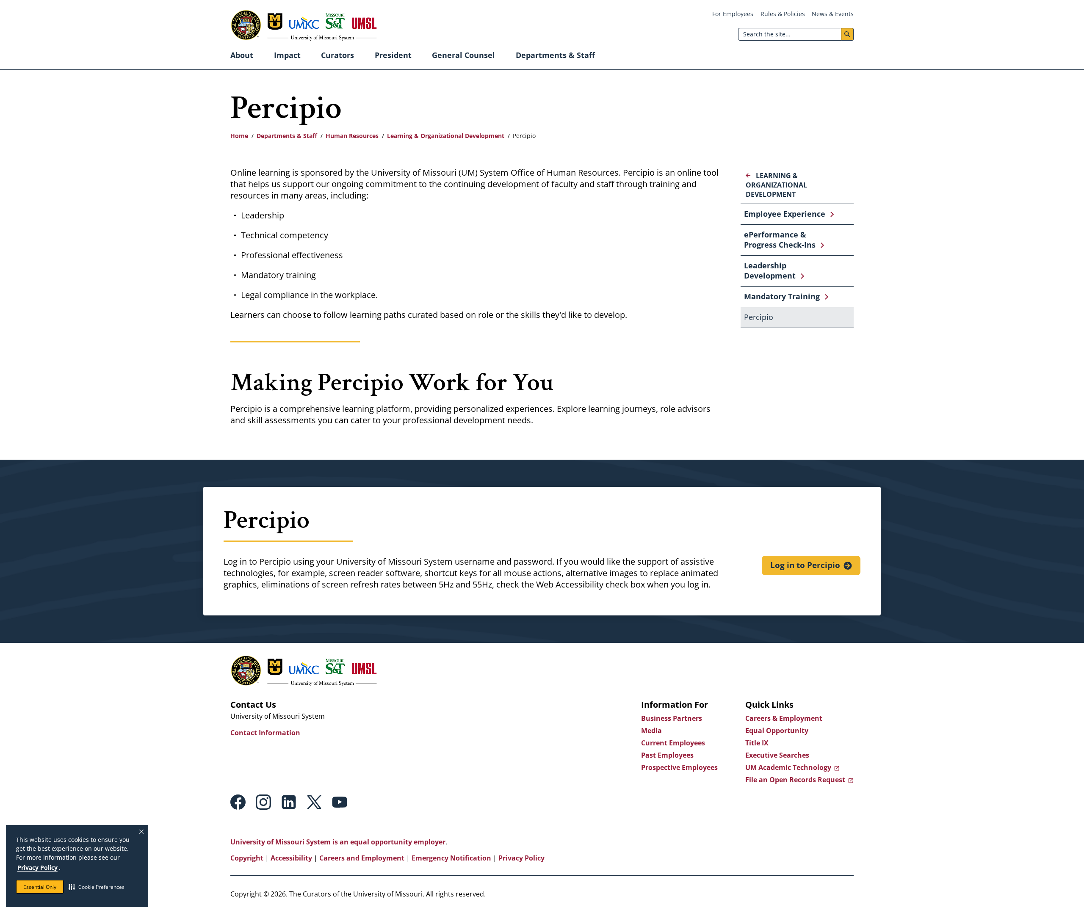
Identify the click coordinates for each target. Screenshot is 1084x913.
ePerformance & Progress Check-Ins (780, 239)
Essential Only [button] (39, 887)
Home (239, 136)
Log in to (805, 565)
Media (651, 730)
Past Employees (667, 755)
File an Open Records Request (795, 779)
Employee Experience (784, 214)
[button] (96, 887)
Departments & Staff (555, 55)
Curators (337, 55)
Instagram (263, 802)
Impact (287, 55)
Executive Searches (777, 755)
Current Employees (673, 743)
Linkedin (288, 802)
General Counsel (463, 55)
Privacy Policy (37, 867)
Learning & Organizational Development (445, 136)
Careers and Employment (361, 858)
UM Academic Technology (788, 767)
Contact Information (265, 732)
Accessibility (291, 858)
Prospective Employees (679, 767)
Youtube (339, 802)
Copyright (246, 858)
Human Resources (352, 136)
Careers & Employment (783, 718)
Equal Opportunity (776, 730)
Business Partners (671, 718)
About (241, 55)
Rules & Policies (782, 14)
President (393, 55)
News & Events (833, 14)
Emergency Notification (451, 858)
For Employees (732, 14)
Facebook (238, 802)
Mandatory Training (782, 296)
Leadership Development (770, 270)
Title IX (757, 743)
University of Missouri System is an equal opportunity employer (337, 842)
